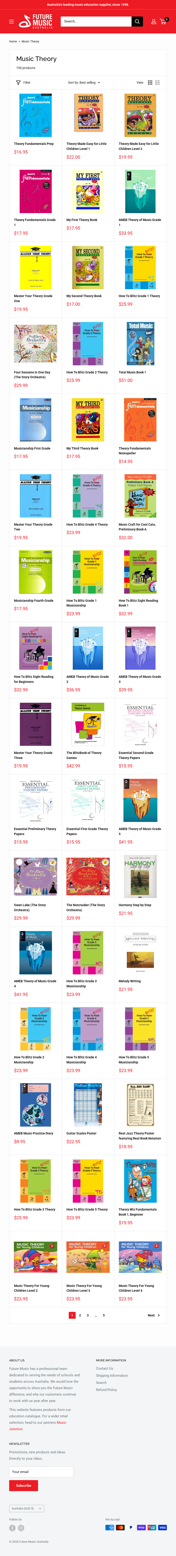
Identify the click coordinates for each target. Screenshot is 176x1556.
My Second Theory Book (84, 296)
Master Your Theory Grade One (33, 298)
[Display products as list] (158, 82)
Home (13, 41)
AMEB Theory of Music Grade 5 (140, 831)
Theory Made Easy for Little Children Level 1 (86, 146)
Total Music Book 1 (132, 372)
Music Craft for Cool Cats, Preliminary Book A (137, 527)
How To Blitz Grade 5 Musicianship (134, 1059)
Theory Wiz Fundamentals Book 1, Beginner (138, 1212)
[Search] (137, 22)
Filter (26, 82)
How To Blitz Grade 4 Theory (87, 524)
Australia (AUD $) (23, 1508)
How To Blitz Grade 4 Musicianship (81, 1059)
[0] (163, 21)
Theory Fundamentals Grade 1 (35, 222)
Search (101, 1383)
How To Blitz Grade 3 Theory (34, 1209)
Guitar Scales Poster (81, 1133)
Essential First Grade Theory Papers (87, 831)
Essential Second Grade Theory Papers (136, 755)
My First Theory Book (81, 220)
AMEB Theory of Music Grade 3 (140, 679)
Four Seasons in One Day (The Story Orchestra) (32, 374)
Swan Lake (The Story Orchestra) (30, 907)
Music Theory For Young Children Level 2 (31, 1288)
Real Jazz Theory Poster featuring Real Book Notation (140, 1135)
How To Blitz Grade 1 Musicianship (81, 603)
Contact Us (104, 1368)
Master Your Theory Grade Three (33, 755)
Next (151, 1315)
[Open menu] (11, 21)
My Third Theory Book (82, 448)
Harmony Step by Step (135, 905)
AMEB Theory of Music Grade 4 (35, 983)
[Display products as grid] (150, 82)
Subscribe (23, 1486)
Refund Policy (106, 1390)
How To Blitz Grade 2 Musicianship (29, 1059)
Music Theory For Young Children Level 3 (84, 1288)
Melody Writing (130, 981)
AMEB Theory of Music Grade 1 (140, 222)
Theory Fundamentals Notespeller (135, 451)
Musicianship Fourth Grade (33, 600)
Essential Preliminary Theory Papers (35, 831)
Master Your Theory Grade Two (33, 527)
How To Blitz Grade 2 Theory (87, 372)
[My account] (153, 21)
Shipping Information (112, 1376)
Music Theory (30, 41)
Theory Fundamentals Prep (34, 144)
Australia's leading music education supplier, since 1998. (88, 4)
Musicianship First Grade (32, 448)
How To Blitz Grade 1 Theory (139, 296)
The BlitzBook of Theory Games (84, 755)
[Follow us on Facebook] (12, 1528)
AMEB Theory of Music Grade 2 (87, 679)
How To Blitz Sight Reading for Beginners (33, 679)
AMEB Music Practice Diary (33, 1133)
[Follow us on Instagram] (21, 1528)
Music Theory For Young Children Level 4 (136, 1288)
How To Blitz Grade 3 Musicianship (81, 983)
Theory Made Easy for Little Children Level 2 (139, 146)
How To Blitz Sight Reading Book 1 (138, 603)
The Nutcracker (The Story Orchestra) (85, 907)
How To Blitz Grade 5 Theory (87, 1209)
